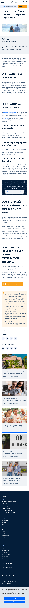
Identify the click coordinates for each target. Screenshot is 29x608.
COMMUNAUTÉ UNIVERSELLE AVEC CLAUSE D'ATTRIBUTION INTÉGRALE (11, 50)
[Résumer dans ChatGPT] (3, 348)
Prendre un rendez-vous (14, 284)
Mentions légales (6, 508)
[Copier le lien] (15, 338)
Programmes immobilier (7, 548)
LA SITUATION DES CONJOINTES (9, 41)
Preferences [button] (11, 594)
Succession (4, 540)
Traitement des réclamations (8, 503)
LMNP (3, 527)
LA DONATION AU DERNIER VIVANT (9, 44)
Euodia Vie (4, 552)
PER (2, 529)
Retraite (3, 533)
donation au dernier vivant (9, 112)
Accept (14, 598)
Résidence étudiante (7, 567)
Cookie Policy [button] (10, 593)
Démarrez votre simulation (14, 192)
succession (19, 83)
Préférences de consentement (9, 512)
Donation (4, 537)
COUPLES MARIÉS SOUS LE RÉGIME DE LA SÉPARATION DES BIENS (14, 47)
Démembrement (5, 535)
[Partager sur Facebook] (3, 338)
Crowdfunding (5, 556)
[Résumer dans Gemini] (11, 348)
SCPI (3, 524)
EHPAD (3, 565)
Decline (14, 601)
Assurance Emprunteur (7, 563)
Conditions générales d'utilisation (9, 506)
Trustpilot (4, 496)
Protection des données (7, 510)
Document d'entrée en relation (9, 501)
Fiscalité (4, 531)
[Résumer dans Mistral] (15, 348)
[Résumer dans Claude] (7, 348)
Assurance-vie (5, 520)
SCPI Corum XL (5, 550)
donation (7, 118)
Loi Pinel (4, 522)
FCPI (3, 558)
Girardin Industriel (6, 554)
